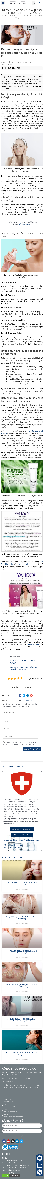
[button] (3, 3)
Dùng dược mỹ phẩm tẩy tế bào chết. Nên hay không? (22, 918)
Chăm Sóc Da (14, 15)
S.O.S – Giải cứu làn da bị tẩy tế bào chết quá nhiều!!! (22, 884)
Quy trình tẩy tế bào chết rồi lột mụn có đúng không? (22, 952)
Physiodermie (23, 564)
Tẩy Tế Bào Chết (26, 701)
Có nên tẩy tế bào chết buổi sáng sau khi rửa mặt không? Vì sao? (21, 1020)
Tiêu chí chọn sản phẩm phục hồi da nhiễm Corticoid (23, 668)
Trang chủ (5, 15)
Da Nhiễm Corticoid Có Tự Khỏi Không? (23, 661)
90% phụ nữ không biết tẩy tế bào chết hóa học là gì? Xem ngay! (21, 986)
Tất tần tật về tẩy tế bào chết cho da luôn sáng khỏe (22, 1054)
